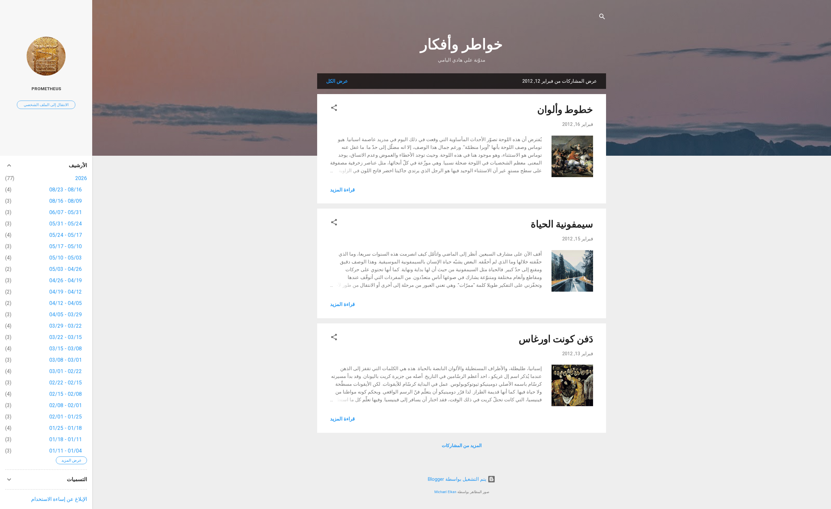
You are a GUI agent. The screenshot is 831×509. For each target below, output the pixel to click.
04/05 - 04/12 (65, 303)
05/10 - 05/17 (65, 246)
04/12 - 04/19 (65, 292)
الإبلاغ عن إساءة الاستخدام (59, 499)
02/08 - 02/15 (65, 394)
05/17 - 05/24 (65, 235)
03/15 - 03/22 (65, 337)
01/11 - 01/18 (65, 439)
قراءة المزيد (342, 190)
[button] (334, 109)
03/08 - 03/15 (65, 348)
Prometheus (46, 88)
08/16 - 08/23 (65, 190)
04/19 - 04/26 (65, 280)
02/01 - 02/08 (65, 405)
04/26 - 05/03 (65, 269)
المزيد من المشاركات (462, 445)
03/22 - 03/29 (65, 326)
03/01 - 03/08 (65, 360)
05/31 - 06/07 (65, 212)
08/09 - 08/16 (65, 201)
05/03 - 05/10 (65, 258)
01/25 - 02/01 (65, 417)
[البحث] (602, 18)
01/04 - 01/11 (65, 451)
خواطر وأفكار (461, 44)
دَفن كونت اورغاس (556, 339)
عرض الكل (337, 81)
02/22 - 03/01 (65, 371)
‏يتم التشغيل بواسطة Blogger (458, 479)
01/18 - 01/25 (65, 428)
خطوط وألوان (565, 109)
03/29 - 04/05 (65, 314)
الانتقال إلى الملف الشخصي (46, 105)
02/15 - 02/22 (65, 383)
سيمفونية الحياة (562, 224)
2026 (81, 178)
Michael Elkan (445, 492)
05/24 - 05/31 (65, 224)
